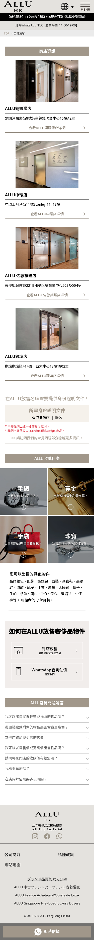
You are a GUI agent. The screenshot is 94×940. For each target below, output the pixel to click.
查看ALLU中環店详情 (47, 213)
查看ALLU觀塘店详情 (47, 375)
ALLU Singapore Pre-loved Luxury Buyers (47, 903)
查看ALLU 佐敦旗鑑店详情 (47, 295)
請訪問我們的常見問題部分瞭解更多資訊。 (49, 438)
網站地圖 (13, 864)
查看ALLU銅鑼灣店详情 (47, 127)
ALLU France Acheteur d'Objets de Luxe (47, 895)
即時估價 (52, 931)
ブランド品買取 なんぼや (47, 879)
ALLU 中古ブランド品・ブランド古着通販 (47, 887)
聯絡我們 (28, 600)
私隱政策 (66, 854)
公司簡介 (13, 854)
